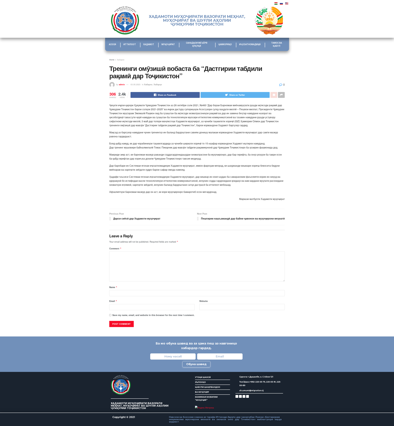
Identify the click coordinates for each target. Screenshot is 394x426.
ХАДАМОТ (148, 44)
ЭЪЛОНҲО (200, 382)
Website (203, 301)
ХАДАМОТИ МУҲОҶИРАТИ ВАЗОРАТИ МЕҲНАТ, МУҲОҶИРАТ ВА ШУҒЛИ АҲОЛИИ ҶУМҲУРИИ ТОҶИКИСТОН (197, 20)
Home (111, 59)
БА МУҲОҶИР (202, 392)
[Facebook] (240, 396)
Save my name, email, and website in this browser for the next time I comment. (153, 315)
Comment (115, 248)
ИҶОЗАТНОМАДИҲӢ (250, 44)
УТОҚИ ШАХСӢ (203, 377)
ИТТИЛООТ (129, 44)
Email (113, 301)
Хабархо (120, 59)
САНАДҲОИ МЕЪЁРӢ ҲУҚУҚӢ (196, 44)
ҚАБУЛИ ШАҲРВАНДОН (207, 387)
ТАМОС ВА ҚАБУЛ (276, 44)
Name (113, 287)
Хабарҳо (158, 84)
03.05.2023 (135, 84)
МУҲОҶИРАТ (168, 44)
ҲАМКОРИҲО (225, 44)
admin (122, 84)
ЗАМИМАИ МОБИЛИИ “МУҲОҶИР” (206, 398)
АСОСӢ (112, 44)
